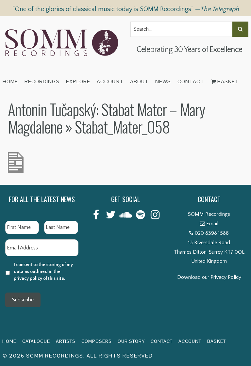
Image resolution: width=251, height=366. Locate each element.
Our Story (131, 341)
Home (10, 81)
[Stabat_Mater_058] (16, 157)
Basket (227, 81)
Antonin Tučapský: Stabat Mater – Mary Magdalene (106, 118)
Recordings (42, 81)
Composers (96, 341)
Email (212, 224)
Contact (190, 81)
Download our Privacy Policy (209, 277)
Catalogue (36, 341)
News (163, 81)
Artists (65, 341)
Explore (78, 81)
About (139, 81)
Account (110, 81)
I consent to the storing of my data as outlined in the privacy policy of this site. (43, 271)
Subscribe (23, 300)
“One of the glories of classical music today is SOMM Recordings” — (125, 9)
